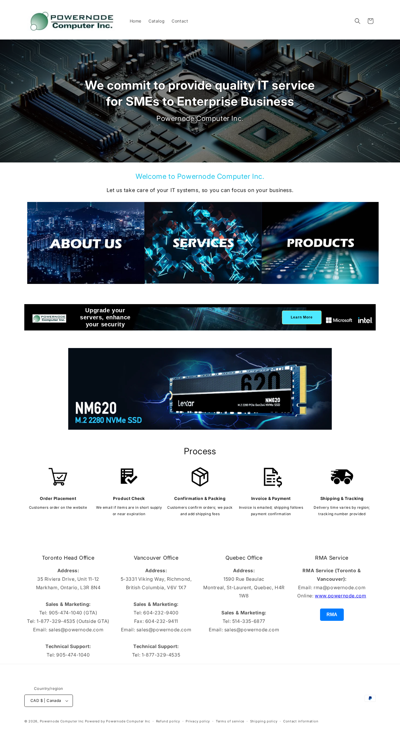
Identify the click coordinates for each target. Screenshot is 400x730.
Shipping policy (264, 721)
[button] (357, 21)
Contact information (300, 721)
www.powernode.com (340, 596)
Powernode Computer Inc (62, 721)
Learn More (302, 317)
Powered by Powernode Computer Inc (117, 721)
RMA (332, 614)
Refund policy (168, 721)
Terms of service (230, 721)
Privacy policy (198, 721)
